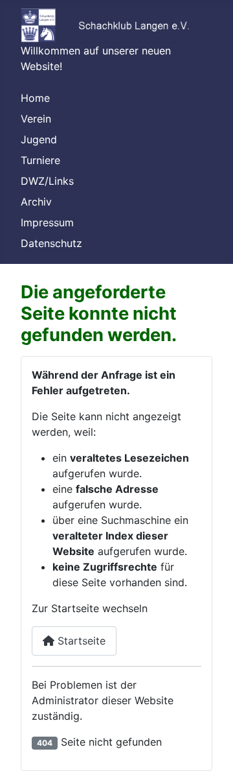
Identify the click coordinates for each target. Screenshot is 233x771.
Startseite (79, 640)
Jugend (39, 139)
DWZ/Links (47, 180)
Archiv (36, 201)
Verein (36, 118)
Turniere (40, 160)
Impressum (47, 222)
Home (35, 97)
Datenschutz (51, 243)
